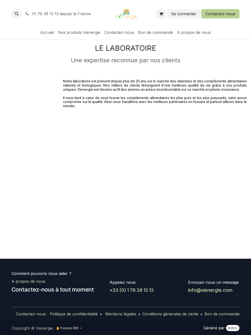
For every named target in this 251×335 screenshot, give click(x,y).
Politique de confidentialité (74, 313)
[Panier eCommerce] (161, 14)
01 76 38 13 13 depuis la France (61, 13)
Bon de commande (221, 313)
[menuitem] (47, 32)
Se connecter (183, 13)
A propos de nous (28, 281)
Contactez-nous (220, 13)
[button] (17, 14)
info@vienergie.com (210, 290)
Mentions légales (120, 313)
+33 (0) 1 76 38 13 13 (132, 290)
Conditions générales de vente (170, 313)
